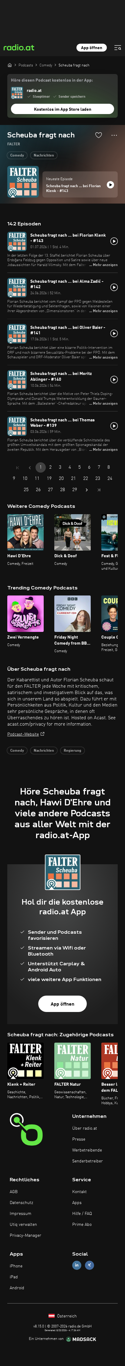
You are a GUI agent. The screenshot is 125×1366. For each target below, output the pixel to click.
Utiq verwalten (23, 1225)
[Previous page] (30, 468)
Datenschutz (21, 1203)
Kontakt (79, 1192)
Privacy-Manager (25, 1235)
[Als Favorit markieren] (98, 135)
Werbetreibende (87, 1150)
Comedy (17, 155)
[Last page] (99, 490)
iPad (14, 1277)
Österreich (66, 1316)
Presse (78, 1139)
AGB (14, 1192)
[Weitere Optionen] (114, 135)
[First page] (17, 468)
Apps (77, 1203)
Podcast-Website (23, 734)
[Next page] (87, 490)
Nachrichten (44, 155)
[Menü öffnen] (117, 47)
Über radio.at (84, 1128)
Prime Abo (82, 1225)
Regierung (72, 751)
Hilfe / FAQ (82, 1214)
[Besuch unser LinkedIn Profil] (76, 1265)
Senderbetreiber (87, 1161)
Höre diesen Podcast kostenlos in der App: (52, 80)
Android (17, 1288)
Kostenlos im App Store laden (62, 109)
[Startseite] (9, 64)
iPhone (16, 1266)
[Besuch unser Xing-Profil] (89, 1265)
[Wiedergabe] (110, 184)
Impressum (20, 1214)
